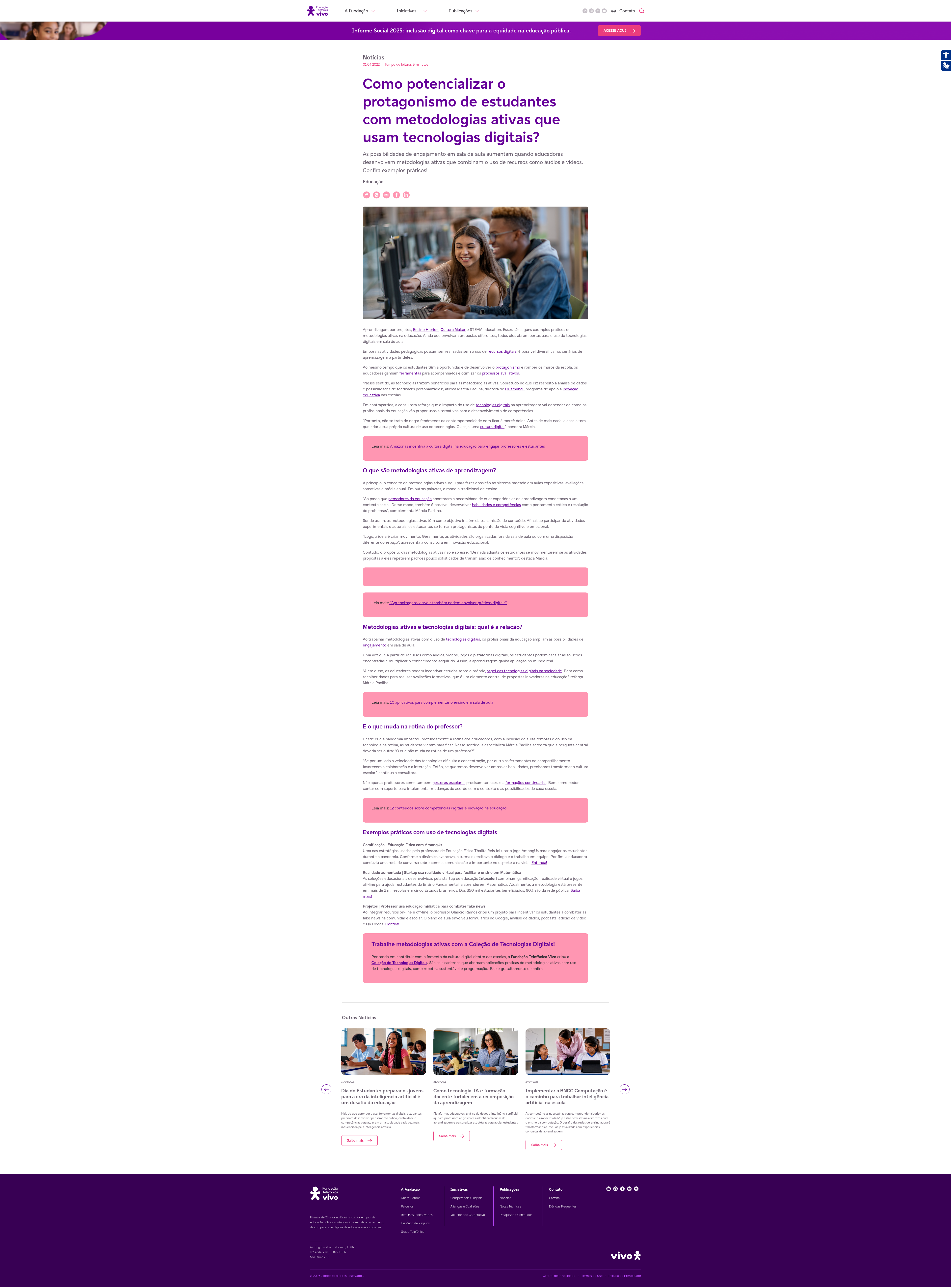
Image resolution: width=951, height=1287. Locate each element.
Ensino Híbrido (426, 329)
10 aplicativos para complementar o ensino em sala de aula (441, 702)
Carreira (554, 1198)
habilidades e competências (496, 504)
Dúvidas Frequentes (563, 1206)
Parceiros (407, 1206)
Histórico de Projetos (415, 1223)
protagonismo (508, 367)
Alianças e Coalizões (464, 1206)
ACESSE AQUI (615, 30)
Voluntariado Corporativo (467, 1215)
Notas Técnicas (510, 1206)
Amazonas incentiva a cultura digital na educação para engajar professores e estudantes (467, 446)
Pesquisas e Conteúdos (516, 1215)
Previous (326, 1089)
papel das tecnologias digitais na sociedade (523, 670)
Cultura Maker (453, 329)
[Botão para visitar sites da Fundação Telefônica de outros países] (613, 11)
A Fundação (356, 11)
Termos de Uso (592, 1276)
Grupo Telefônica (412, 1232)
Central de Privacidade (559, 1276)
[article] (475, 655)
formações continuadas (525, 782)
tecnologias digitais (493, 404)
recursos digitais (502, 351)
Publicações (460, 11)
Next (625, 1089)
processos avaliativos (500, 373)
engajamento (374, 645)
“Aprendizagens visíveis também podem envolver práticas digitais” (448, 602)
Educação (373, 182)
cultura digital (492, 426)
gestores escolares (448, 782)
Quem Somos (410, 1198)
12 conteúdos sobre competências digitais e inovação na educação (448, 808)
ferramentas (410, 373)
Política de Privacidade (624, 1276)
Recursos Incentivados (417, 1215)
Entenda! (539, 862)
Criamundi (514, 389)
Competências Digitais (466, 1198)
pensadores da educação (410, 498)
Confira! (392, 924)
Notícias (505, 1198)
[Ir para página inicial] (317, 10)
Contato (627, 11)
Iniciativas (406, 11)
